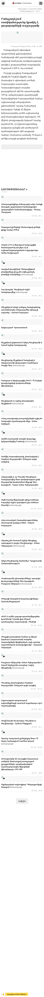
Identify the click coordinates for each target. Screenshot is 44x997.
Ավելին (22, 801)
